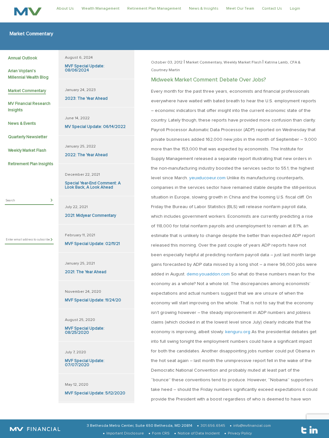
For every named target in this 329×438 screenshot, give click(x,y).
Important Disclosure (125, 433)
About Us (65, 9)
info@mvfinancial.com (252, 426)
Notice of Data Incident (199, 433)
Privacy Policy (240, 433)
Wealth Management (101, 9)
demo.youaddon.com (208, 274)
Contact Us (272, 9)
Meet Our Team (240, 9)
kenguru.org (237, 332)
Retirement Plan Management (154, 9)
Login (295, 9)
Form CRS (161, 433)
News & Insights (203, 9)
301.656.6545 (212, 426)
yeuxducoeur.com (207, 178)
